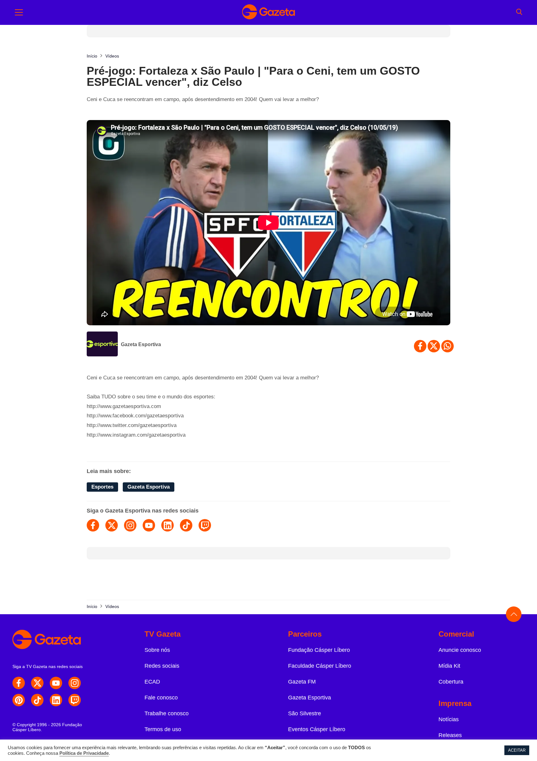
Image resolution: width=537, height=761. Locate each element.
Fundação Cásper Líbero (319, 650)
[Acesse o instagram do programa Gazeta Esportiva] (130, 525)
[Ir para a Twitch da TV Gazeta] (74, 700)
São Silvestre (304, 713)
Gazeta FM (302, 682)
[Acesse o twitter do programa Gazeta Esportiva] (111, 525)
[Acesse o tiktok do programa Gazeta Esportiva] (186, 525)
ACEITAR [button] (517, 750)
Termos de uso (163, 729)
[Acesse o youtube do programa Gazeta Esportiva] (149, 525)
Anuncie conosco (459, 650)
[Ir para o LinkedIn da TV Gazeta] (56, 700)
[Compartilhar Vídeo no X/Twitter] (434, 346)
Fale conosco (161, 697)
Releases (450, 735)
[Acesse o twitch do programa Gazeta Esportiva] (205, 525)
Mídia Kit (449, 666)
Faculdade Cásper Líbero (319, 666)
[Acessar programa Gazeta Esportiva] (102, 345)
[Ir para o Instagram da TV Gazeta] (74, 683)
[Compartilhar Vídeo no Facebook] (420, 346)
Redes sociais (162, 666)
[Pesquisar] (519, 12)
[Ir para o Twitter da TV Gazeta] (37, 683)
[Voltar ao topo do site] (513, 614)
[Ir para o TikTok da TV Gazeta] (37, 700)
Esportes (102, 487)
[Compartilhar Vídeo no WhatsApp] (447, 346)
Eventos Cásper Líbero (316, 729)
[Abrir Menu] (19, 12)
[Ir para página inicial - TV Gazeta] (268, 12)
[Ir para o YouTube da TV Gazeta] (56, 683)
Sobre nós (157, 650)
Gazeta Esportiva (141, 344)
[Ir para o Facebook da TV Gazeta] (18, 683)
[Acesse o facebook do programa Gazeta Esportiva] (93, 525)
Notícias (448, 719)
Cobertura (450, 682)
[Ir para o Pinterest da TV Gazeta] (18, 700)
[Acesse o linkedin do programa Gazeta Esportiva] (167, 525)
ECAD (152, 682)
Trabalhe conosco (167, 713)
